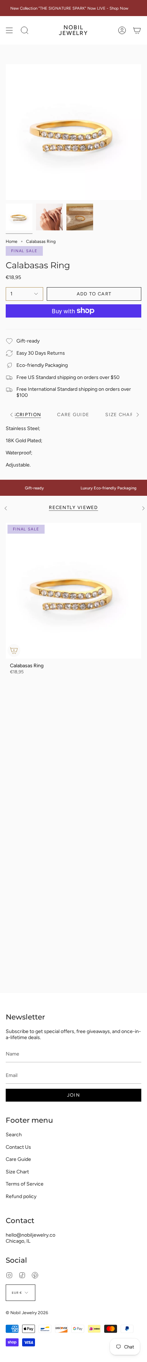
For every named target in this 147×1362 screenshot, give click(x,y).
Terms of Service (25, 1184)
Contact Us (18, 1147)
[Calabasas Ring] (73, 591)
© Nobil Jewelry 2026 (27, 1312)
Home (11, 241)
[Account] (122, 30)
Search (14, 1135)
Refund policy (21, 1196)
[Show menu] (9, 30)
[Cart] (137, 30)
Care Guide (18, 1159)
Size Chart (17, 1172)
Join (73, 1095)
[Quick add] (13, 650)
